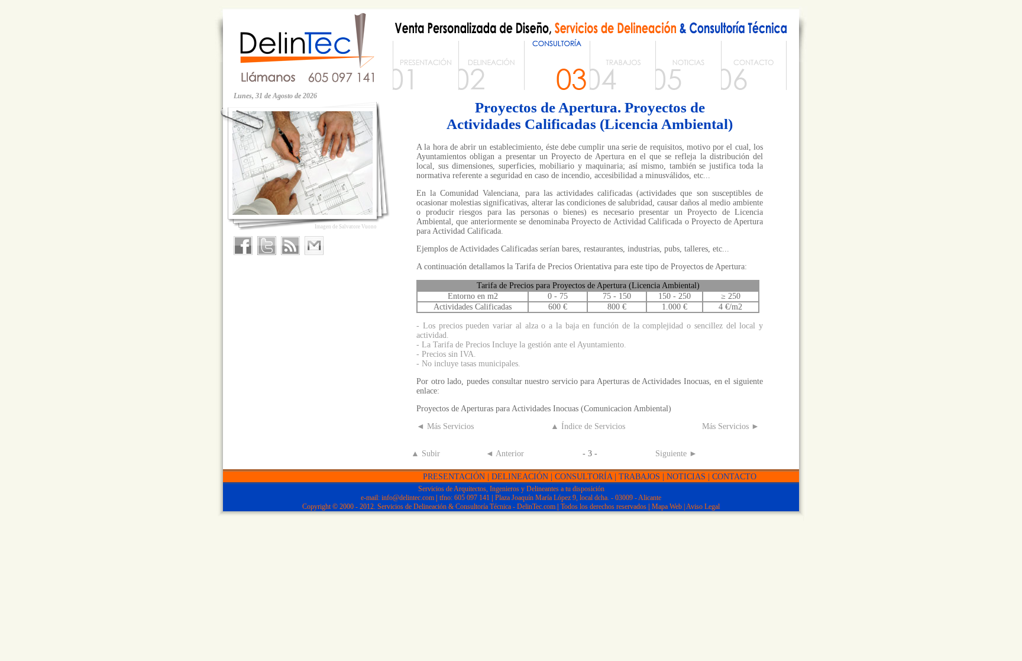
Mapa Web (667, 506)
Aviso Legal (703, 506)
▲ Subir (425, 453)
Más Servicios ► (730, 426)
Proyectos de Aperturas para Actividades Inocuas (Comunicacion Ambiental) (543, 408)
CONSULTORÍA (583, 476)
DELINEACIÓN (519, 476)
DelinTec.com (536, 506)
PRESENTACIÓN (454, 476)
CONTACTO (734, 476)
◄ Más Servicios (445, 426)
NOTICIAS (686, 476)
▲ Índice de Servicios (588, 426)
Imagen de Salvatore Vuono (346, 227)
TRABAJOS (639, 476)
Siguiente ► (676, 453)
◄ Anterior (505, 453)
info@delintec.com (407, 498)
